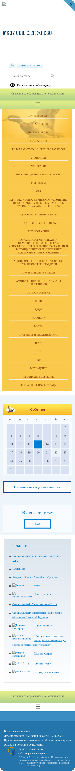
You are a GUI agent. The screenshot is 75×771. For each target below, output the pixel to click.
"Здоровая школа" (43, 625)
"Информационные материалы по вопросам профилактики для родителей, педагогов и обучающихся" (39, 640)
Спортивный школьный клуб (38, 334)
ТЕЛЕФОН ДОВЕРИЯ (38, 292)
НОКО (38, 301)
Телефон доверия (43, 653)
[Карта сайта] (12, 65)
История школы (38, 124)
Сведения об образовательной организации (37, 93)
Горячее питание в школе (38, 272)
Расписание (38, 166)
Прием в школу (38, 132)
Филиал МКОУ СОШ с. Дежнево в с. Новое (38, 149)
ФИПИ (38, 585)
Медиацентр (38, 368)
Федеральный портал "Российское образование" (36, 577)
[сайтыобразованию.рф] (69, 6)
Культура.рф (18, 568)
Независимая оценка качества (37, 487)
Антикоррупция (38, 231)
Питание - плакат (42, 663)
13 (37, 444)
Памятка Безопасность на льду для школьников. (38, 283)
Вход (37, 523)
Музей (38, 326)
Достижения (38, 141)
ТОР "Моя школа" (38, 115)
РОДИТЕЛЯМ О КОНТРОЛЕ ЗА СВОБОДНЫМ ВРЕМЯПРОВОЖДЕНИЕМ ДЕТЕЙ (38, 263)
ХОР (38, 351)
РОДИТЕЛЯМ (38, 183)
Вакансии (38, 318)
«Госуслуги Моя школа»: (47, 672)
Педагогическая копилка (38, 223)
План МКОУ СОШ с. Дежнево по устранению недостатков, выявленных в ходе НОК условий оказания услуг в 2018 (38, 203)
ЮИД (38, 360)
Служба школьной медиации (38, 385)
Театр (38, 343)
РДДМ (38, 309)
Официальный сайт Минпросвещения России (34, 604)
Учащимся (38, 157)
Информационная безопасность (38, 174)
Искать (52, 76)
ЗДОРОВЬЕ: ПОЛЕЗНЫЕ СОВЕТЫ (38, 214)
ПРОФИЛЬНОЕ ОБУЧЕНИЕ (38, 376)
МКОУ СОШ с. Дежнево (27, 33)
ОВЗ (38, 191)
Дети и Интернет (42, 594)
